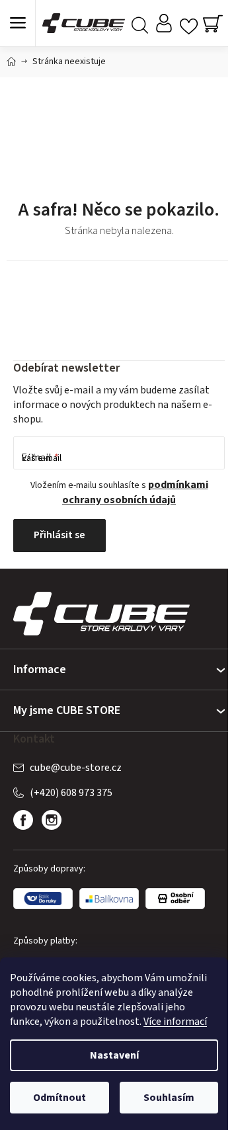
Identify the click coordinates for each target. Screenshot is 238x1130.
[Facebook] (23, 820)
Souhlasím (168, 1097)
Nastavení (114, 1055)
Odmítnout (59, 1097)
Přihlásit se (59, 535)
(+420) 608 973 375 (71, 793)
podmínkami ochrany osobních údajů (135, 492)
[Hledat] (140, 23)
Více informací (175, 1021)
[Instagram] (51, 820)
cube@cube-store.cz (76, 767)
